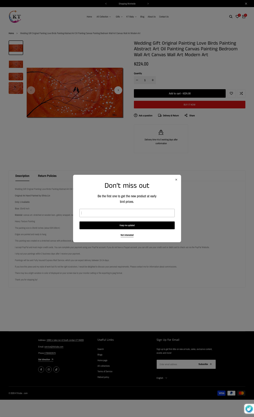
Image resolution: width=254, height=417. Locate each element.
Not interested (127, 235)
